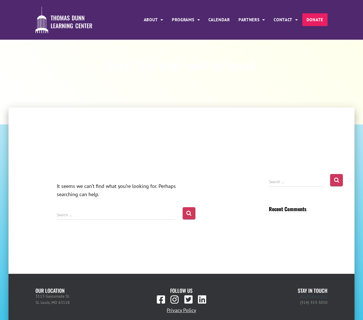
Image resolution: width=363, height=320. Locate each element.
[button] (154, 19)
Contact (283, 19)
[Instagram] (174, 299)
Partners (249, 19)
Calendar (219, 19)
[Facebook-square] (161, 299)
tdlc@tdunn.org (313, 296)
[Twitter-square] (188, 299)
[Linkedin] (201, 299)
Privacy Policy (181, 310)
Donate (315, 19)
